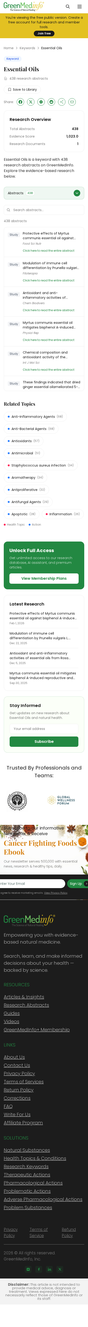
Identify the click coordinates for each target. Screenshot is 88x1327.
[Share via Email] (72, 102)
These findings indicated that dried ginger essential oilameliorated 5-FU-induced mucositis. (51, 384)
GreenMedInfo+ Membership (37, 1029)
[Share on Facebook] (20, 102)
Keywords (27, 48)
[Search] (68, 6)
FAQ (8, 1106)
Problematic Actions (27, 1191)
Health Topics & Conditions (35, 1158)
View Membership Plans (44, 578)
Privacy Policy (19, 1073)
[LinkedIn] (49, 1269)
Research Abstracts (26, 1005)
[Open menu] (79, 6)
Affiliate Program (23, 1122)
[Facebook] (38, 1269)
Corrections (17, 1098)
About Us (14, 1057)
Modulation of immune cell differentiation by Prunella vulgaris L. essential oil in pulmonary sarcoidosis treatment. (51, 265)
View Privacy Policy (55, 893)
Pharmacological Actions (33, 1183)
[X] (59, 1269)
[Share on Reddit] (51, 102)
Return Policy (19, 1090)
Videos (11, 1021)
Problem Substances (28, 1207)
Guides (12, 1013)
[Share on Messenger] (41, 102)
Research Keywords (26, 1166)
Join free (44, 33)
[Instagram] (28, 1269)
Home (9, 48)
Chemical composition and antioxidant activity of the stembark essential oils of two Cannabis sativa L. (47, 354)
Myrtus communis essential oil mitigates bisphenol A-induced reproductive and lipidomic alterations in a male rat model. (48, 325)
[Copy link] (61, 102)
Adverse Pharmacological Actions (43, 1199)
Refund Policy (69, 1232)
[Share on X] (30, 102)
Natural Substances (27, 1150)
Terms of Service (39, 1232)
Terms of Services (24, 1081)
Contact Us (17, 1065)
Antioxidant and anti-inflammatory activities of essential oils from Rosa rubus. (47, 295)
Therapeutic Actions (27, 1174)
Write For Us (17, 1114)
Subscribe (44, 741)
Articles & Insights (24, 997)
